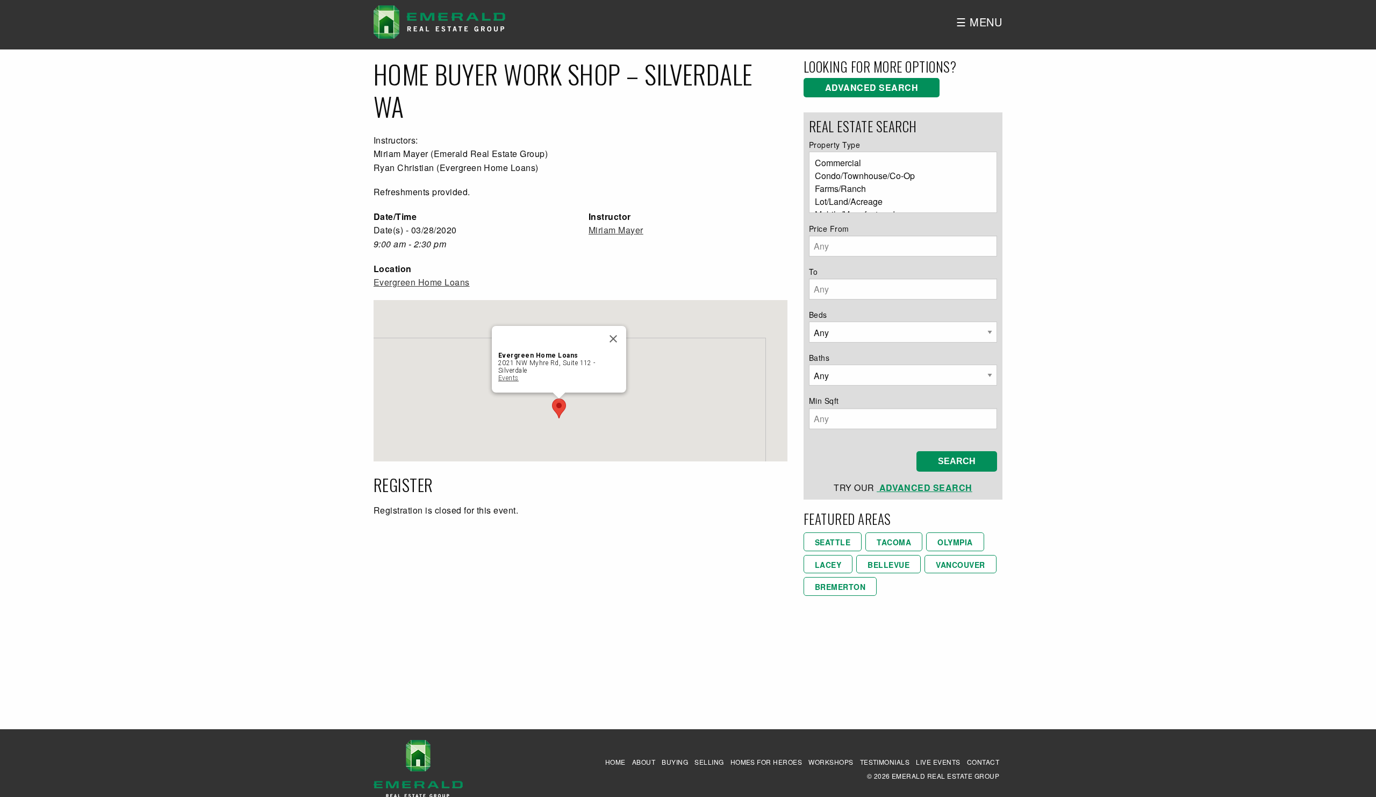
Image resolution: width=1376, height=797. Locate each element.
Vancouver (960, 564)
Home (615, 761)
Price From (829, 228)
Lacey (828, 564)
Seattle (832, 542)
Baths (819, 357)
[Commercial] (899, 162)
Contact (983, 761)
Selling (708, 761)
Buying (675, 761)
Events (508, 378)
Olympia (954, 542)
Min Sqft (824, 400)
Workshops (830, 761)
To (813, 271)
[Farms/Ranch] (899, 188)
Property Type (834, 144)
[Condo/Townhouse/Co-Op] (899, 175)
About (643, 761)
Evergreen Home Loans (422, 282)
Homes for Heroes (766, 761)
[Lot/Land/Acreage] (899, 201)
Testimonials (885, 761)
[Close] (613, 339)
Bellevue (888, 564)
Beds (818, 314)
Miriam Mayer (616, 230)
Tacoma (894, 542)
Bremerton (840, 586)
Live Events (938, 761)
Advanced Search (871, 87)
